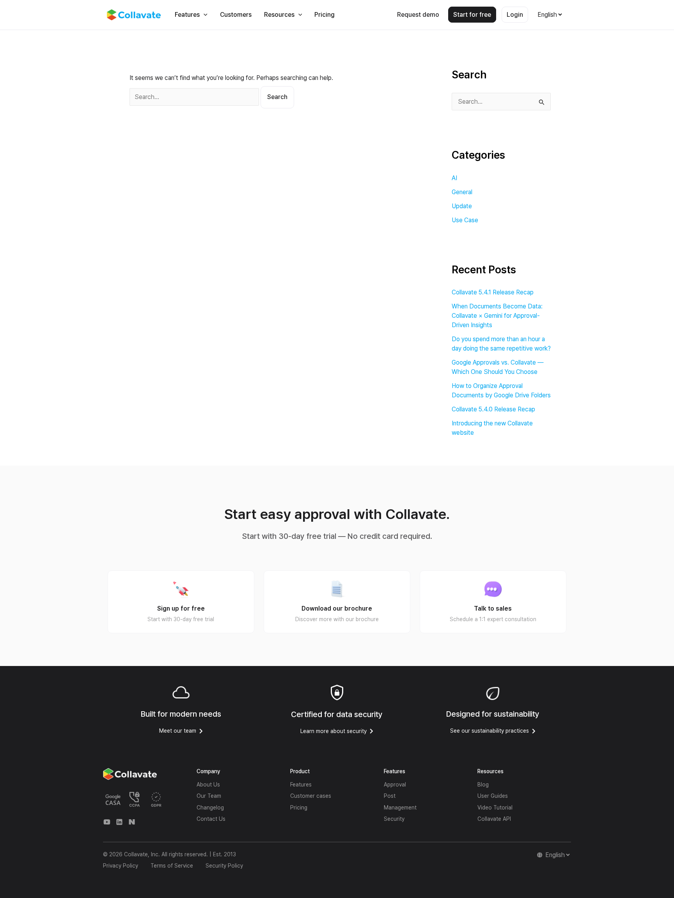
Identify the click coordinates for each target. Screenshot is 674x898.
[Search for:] (195, 97)
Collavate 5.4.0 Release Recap (493, 409)
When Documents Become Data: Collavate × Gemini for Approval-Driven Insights (497, 316)
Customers (236, 14)
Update (462, 206)
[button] (204, 14)
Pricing (324, 14)
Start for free (472, 14)
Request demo (418, 14)
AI (454, 178)
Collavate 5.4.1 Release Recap (493, 292)
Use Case (465, 220)
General (462, 192)
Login (515, 14)
